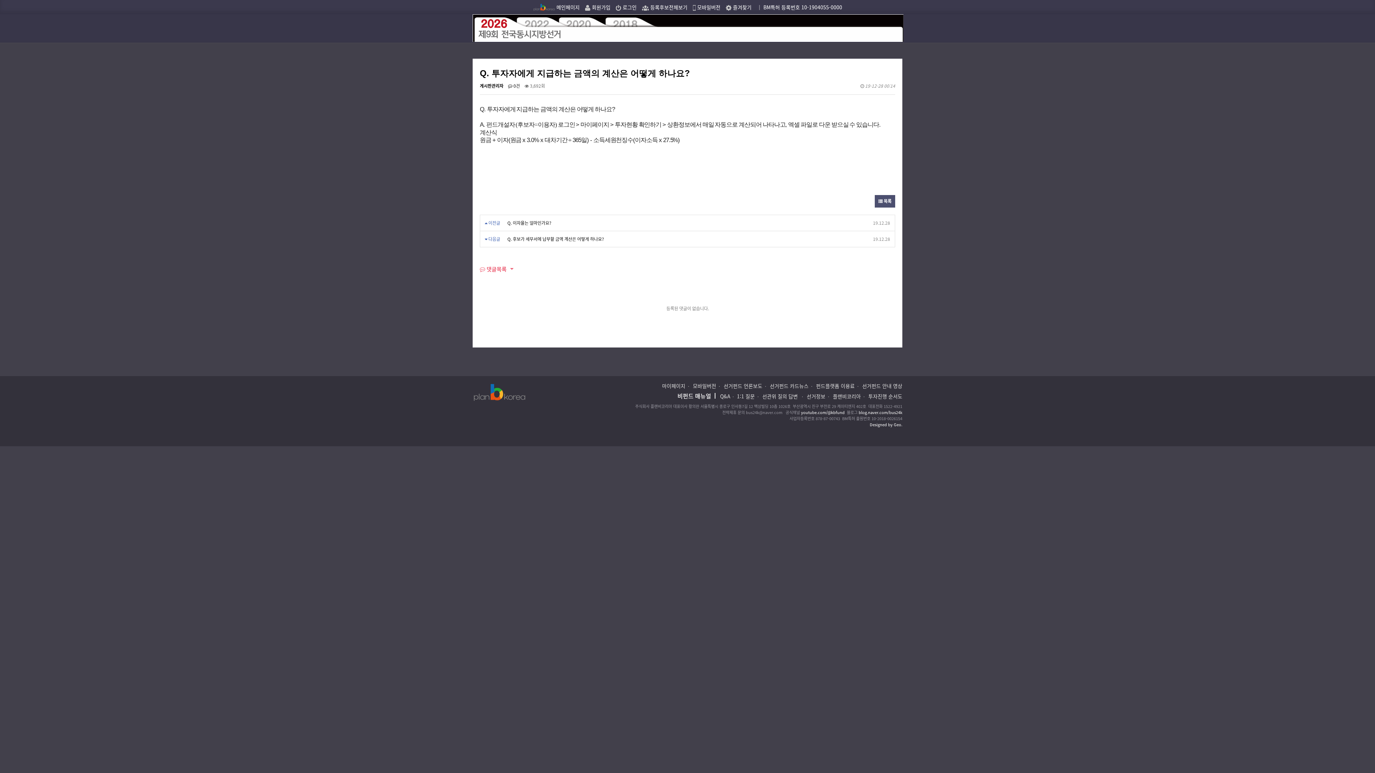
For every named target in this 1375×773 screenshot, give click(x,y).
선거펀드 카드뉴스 (789, 385)
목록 (887, 201)
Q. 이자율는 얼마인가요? (529, 223)
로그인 (629, 7)
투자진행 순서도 (885, 396)
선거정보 (816, 396)
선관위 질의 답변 (780, 396)
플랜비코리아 (847, 396)
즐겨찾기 (742, 7)
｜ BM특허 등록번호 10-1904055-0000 (799, 7)
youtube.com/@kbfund (823, 412)
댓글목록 (496, 269)
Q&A (725, 396)
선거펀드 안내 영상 (882, 385)
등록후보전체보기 (668, 7)
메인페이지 (567, 7)
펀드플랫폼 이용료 (835, 385)
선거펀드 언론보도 (743, 385)
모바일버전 (708, 7)
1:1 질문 (746, 396)
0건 (516, 86)
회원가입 (600, 7)
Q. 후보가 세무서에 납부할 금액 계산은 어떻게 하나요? (555, 239)
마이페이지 (673, 385)
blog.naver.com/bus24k (880, 412)
